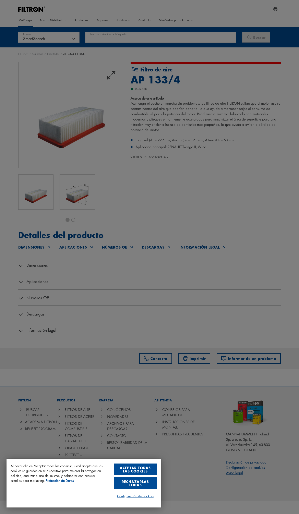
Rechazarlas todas (135, 483)
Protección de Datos (60, 480)
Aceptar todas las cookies (135, 469)
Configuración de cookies (135, 496)
